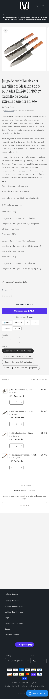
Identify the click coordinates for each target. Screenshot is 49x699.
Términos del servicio (19, 690)
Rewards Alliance (12, 634)
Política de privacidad (37, 686)
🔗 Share (7, 323)
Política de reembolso (14, 606)
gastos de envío (9, 111)
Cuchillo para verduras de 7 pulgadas (21, 367)
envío (23, 496)
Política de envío (12, 600)
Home (7, 15)
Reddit (35, 322)
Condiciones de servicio (15, 623)
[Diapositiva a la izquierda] (19, 76)
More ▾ (17, 328)
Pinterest (7, 328)
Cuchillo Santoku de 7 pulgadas (18, 362)
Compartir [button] (9, 290)
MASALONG (22, 683)
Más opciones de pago (24, 317)
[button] (5, 6)
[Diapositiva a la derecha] (30, 76)
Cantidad (5, 335)
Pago (7, 617)
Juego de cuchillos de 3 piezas (18, 351)
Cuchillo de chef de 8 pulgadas (18, 356)
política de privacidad (14, 612)
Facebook (18, 322)
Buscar (8, 629)
